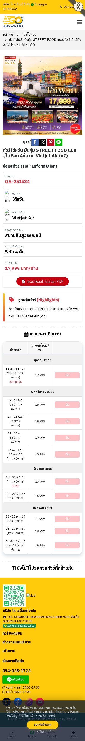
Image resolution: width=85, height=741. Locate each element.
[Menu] (79, 22)
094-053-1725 (73, 6)
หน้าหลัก (8, 34)
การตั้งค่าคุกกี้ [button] (42, 731)
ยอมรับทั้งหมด (42, 724)
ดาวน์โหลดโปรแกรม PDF (45, 281)
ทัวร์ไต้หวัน (29, 34)
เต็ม (67, 375)
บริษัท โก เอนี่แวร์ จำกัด (19, 611)
